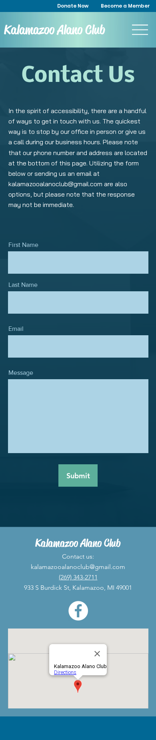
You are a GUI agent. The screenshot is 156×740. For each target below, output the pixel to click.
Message (20, 373)
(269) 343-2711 (78, 577)
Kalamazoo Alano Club (54, 30)
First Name (23, 245)
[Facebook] (78, 611)
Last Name (23, 285)
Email (16, 329)
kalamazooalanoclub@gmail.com (55, 184)
